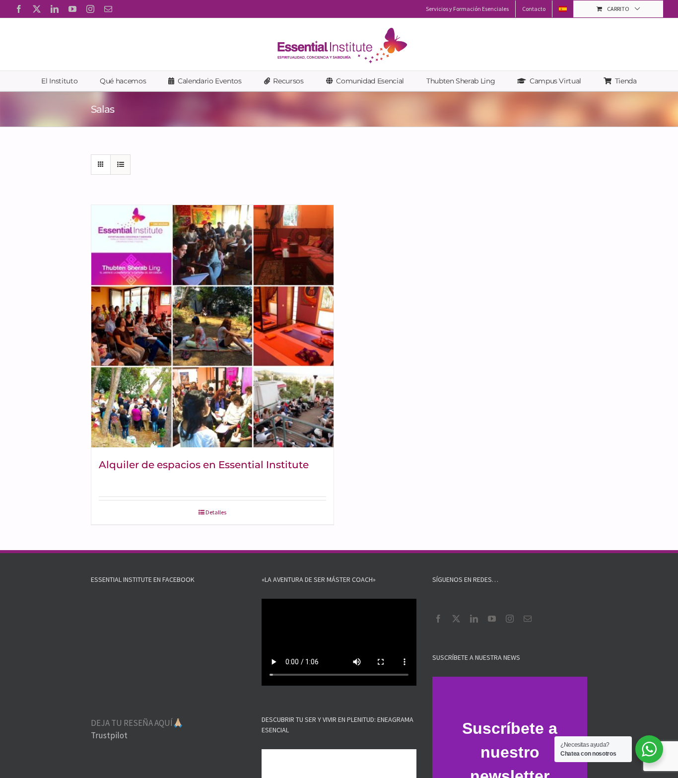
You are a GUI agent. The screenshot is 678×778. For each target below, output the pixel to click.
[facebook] (438, 619)
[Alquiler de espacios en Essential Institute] (212, 326)
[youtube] (492, 619)
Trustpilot (109, 735)
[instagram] (510, 619)
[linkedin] (474, 619)
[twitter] (456, 619)
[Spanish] (562, 8)
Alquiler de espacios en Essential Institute (204, 465)
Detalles (215, 512)
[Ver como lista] (120, 164)
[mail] (528, 619)
